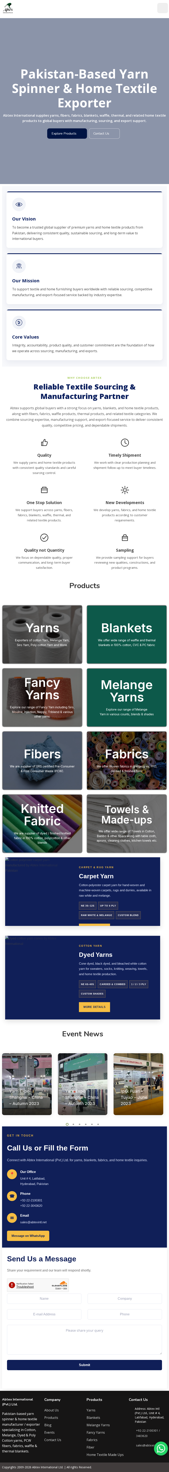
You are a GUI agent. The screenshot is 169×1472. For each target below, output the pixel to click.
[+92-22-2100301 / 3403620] (131, 1433)
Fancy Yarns (96, 1432)
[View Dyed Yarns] (37, 978)
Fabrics (92, 1440)
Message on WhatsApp (28, 1235)
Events (49, 1432)
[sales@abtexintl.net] (131, 1445)
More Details (94, 1007)
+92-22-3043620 (31, 1205)
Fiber (90, 1447)
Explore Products (64, 133)
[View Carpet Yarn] (37, 891)
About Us (51, 1410)
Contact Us (101, 133)
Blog (48, 1425)
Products (51, 1417)
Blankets (93, 1417)
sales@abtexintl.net (33, 1222)
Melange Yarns (98, 1425)
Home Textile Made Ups (105, 1454)
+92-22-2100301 (31, 1200)
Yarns (91, 1410)
